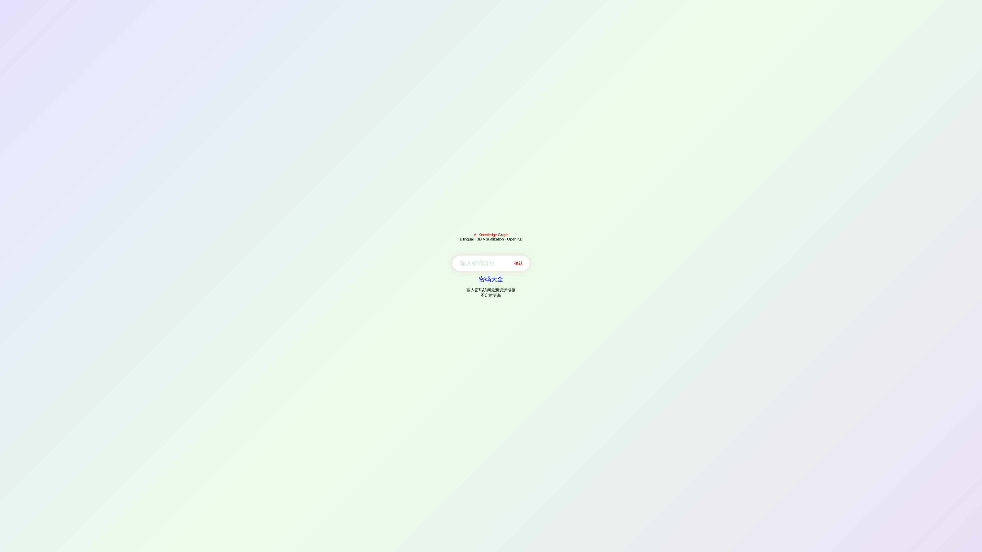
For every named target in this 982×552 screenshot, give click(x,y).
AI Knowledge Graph (491, 235)
